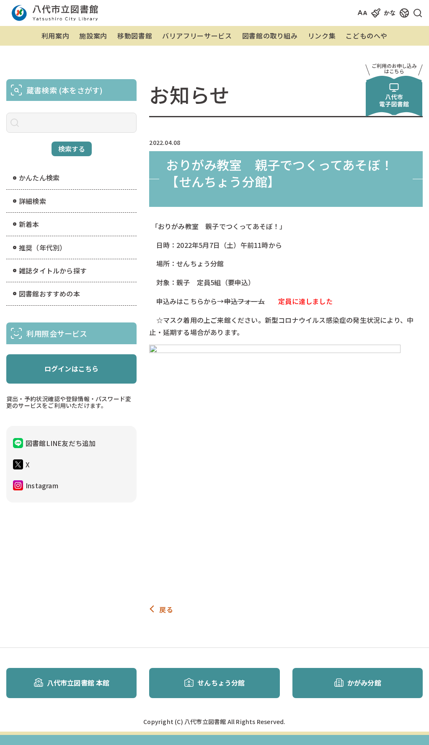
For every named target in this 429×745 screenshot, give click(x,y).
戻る (166, 610)
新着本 (29, 224)
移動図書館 (134, 36)
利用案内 (55, 36)
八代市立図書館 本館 (78, 683)
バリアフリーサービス (197, 36)
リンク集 (322, 36)
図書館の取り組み (270, 36)
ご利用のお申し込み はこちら (394, 68)
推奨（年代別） (42, 247)
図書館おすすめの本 (49, 294)
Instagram (42, 485)
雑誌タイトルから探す (53, 271)
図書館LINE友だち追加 (61, 443)
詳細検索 (32, 201)
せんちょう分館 (221, 683)
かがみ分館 (364, 683)
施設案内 (93, 36)
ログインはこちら (71, 368)
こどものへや (367, 36)
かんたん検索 (39, 178)
